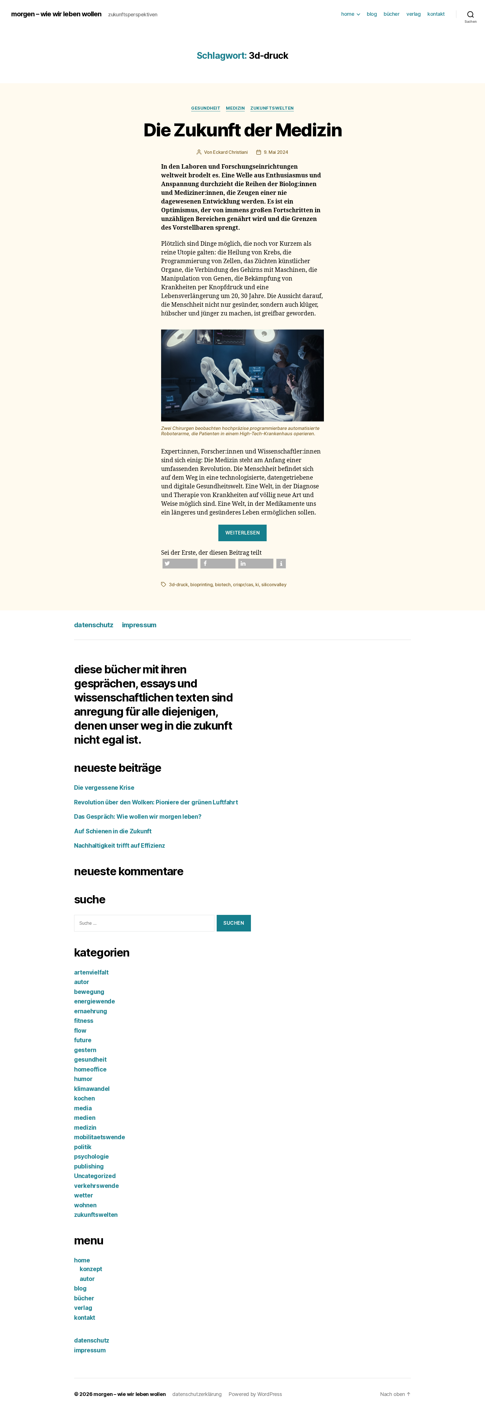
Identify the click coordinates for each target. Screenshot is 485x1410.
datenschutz (94, 625)
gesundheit (206, 108)
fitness (83, 1020)
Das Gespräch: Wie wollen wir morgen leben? (138, 816)
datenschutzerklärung (197, 1394)
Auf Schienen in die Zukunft (113, 831)
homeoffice (90, 1069)
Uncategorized (95, 1175)
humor (83, 1078)
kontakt (436, 14)
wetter (83, 1195)
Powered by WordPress (255, 1394)
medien (84, 1117)
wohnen (85, 1205)
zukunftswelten (272, 108)
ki (257, 584)
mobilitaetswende (99, 1137)
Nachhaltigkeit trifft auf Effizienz (120, 845)
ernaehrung (90, 1011)
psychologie (91, 1156)
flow (80, 1030)
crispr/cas (243, 584)
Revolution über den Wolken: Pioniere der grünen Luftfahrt (156, 802)
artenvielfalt (91, 972)
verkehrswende (96, 1185)
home (347, 14)
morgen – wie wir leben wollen (56, 14)
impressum (139, 625)
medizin (235, 108)
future (82, 1040)
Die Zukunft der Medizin (242, 130)
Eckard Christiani (230, 152)
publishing (89, 1166)
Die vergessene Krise (104, 787)
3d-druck (178, 584)
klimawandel (92, 1088)
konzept (91, 1269)
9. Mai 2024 (276, 152)
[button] (180, 563)
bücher (391, 14)
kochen (84, 1098)
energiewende (94, 1001)
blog (372, 14)
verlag (413, 14)
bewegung (89, 991)
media (83, 1108)
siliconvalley (274, 584)
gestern (85, 1049)
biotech (223, 584)
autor (81, 981)
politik (82, 1146)
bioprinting (201, 584)
